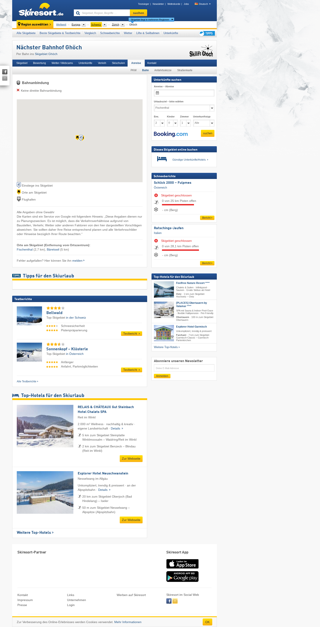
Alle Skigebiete (26, 33)
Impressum (25, 600)
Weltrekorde (173, 4)
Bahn (145, 70)
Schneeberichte (110, 33)
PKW (133, 70)
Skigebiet (21, 63)
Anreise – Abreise (164, 86)
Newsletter (158, 4)
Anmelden (162, 376)
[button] (171, 134)
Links (70, 595)
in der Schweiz (76, 317)
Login (71, 605)
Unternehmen (76, 600)
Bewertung (39, 63)
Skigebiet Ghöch (46, 54)
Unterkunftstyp (202, 116)
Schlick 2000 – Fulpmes (172, 183)
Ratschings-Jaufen (169, 228)
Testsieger (143, 4)
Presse (22, 605)
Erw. (156, 116)
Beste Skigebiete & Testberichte (60, 33)
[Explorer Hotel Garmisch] (164, 333)
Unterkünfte (170, 33)
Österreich (160, 187)
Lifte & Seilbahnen (147, 33)
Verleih (102, 63)
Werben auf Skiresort (131, 595)
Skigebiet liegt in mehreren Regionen (150, 19)
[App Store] (182, 569)
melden (77, 260)
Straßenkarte (184, 70)
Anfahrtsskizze (163, 70)
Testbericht (130, 333)
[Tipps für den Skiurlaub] (206, 33)
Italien (158, 233)
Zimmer (184, 116)
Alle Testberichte (26, 381)
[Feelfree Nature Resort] (164, 289)
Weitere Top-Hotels (34, 533)
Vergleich (90, 33)
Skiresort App (177, 552)
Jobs (186, 4)
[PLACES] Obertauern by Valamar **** (191, 304)
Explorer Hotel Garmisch (191, 326)
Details (116, 428)
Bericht (206, 217)
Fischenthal (25, 249)
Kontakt (151, 63)
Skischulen (118, 63)
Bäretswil (53, 249)
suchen (207, 133)
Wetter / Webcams (62, 63)
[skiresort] (41, 10)
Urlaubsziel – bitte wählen (169, 101)
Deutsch (203, 4)
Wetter (128, 33)
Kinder (171, 116)
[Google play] (182, 581)
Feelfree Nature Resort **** (193, 283)
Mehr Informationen (127, 622)
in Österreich (75, 354)
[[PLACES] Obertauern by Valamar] (164, 310)
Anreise (136, 63)
